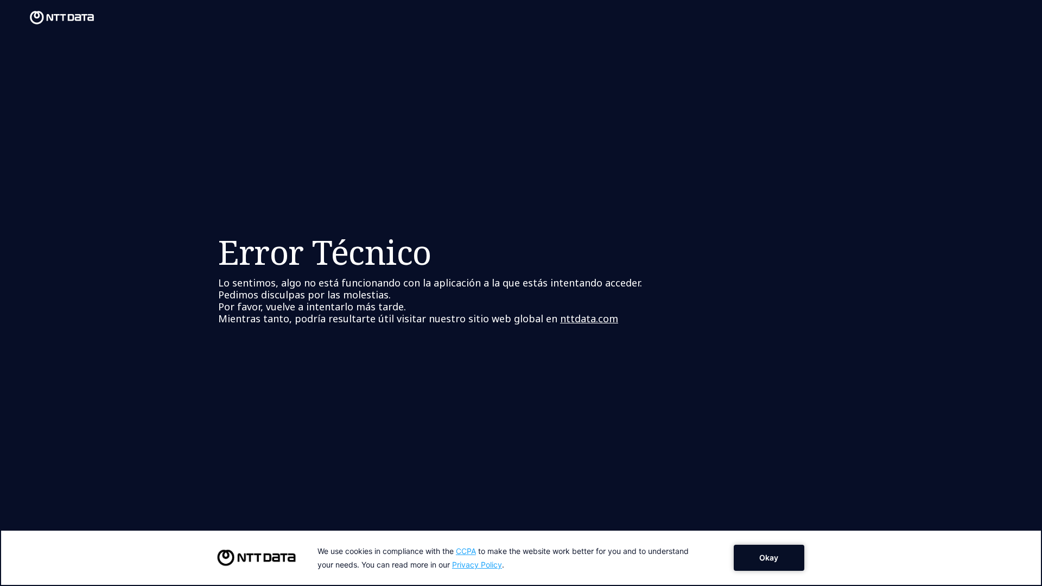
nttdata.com (589, 318)
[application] (521, 558)
